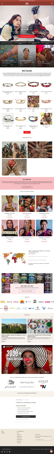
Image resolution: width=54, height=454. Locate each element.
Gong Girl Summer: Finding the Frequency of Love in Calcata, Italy (14, 335)
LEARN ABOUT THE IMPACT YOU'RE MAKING (39, 267)
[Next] (51, 317)
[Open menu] (3, 3)
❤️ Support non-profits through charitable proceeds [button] (39, 260)
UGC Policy (19, 442)
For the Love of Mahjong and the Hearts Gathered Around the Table (39, 335)
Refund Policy (19, 437)
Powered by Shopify (48, 449)
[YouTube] (9, 451)
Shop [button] (3, 431)
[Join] (51, 439)
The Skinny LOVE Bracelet (33, 91)
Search (42, 449)
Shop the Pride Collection (27, 36)
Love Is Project (34, 449)
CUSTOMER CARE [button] (20, 431)
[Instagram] (7, 451)
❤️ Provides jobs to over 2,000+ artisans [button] (38, 252)
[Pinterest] (4, 451)
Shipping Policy (19, 436)
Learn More (9, 217)
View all (27, 132)
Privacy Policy (19, 441)
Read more (3, 341)
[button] (51, 451)
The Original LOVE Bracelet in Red (46, 91)
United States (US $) (6, 449)
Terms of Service (19, 439)
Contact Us (19, 434)
